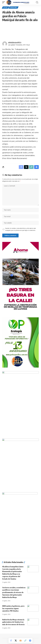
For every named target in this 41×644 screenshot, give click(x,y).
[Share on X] (15, 640)
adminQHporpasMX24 (14, 42)
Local (5, 7)
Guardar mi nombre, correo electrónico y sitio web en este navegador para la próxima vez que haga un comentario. (20, 229)
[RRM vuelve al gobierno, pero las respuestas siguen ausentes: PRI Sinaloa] (33, 608)
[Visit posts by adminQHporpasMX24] (4, 43)
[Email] (20, 640)
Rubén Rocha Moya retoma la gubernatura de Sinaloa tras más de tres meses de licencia (13, 622)
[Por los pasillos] (18, 2)
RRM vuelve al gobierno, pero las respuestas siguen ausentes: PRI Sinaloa (13, 608)
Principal (13, 7)
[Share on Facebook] (11, 640)
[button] (4, 2)
